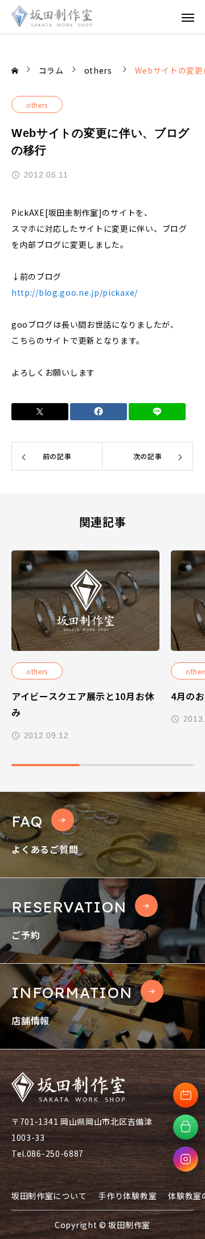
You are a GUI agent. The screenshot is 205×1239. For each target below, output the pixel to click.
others (37, 105)
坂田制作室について (49, 1195)
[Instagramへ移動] (185, 1159)
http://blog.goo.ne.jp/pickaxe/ (74, 292)
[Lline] (157, 411)
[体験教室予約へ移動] (185, 1095)
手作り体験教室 (127, 1195)
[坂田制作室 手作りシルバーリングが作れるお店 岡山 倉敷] (51, 17)
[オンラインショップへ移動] (185, 1127)
